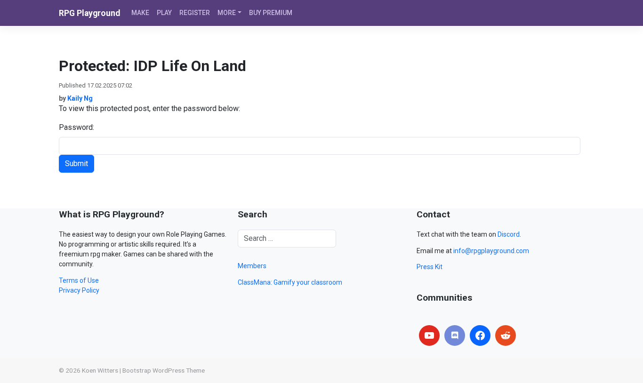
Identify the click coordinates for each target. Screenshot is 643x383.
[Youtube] (429, 335)
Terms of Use (79, 280)
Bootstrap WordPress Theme (163, 370)
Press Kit (429, 267)
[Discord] (454, 335)
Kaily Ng (80, 98)
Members (252, 266)
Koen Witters (100, 370)
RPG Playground (89, 13)
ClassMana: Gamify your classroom (290, 282)
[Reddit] (505, 335)
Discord (509, 234)
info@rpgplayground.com (491, 251)
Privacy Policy (79, 290)
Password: (76, 127)
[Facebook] (480, 335)
